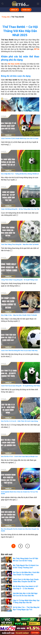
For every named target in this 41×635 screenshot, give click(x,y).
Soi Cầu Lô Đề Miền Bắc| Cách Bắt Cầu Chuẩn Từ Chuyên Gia (26, 573)
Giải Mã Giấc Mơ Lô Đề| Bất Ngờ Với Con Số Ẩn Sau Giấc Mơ (25, 594)
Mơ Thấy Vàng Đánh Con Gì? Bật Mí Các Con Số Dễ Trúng (25, 559)
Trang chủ (6, 17)
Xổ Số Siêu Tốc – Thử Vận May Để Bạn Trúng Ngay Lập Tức (26, 608)
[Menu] (38, 4)
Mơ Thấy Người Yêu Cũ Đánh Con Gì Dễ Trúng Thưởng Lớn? (26, 566)
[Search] (2, 4)
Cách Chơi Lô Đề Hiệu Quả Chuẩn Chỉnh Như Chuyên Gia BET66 (26, 580)
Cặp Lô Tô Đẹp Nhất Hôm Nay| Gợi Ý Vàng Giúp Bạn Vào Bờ (26, 601)
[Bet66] (20, 3)
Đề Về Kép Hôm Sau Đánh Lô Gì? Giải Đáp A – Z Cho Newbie (25, 587)
